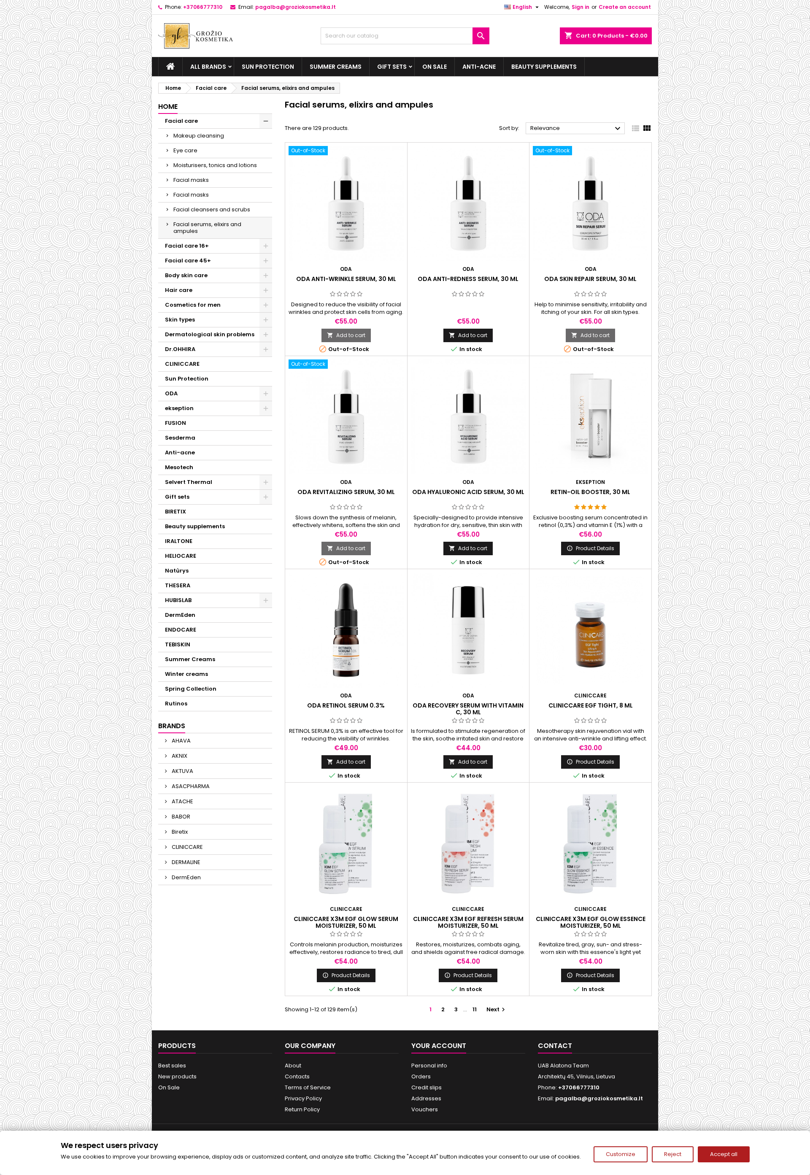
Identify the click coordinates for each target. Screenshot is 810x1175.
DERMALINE (185, 862)
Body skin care (186, 275)
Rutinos (176, 704)
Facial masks (191, 180)
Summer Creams (336, 66)
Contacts (297, 1076)
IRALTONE (178, 541)
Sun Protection (268, 66)
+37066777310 (202, 7)
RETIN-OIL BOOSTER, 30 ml (590, 492)
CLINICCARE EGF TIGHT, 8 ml (590, 705)
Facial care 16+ (187, 246)
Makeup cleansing (198, 136)
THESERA (177, 585)
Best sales (172, 1066)
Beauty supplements (544, 66)
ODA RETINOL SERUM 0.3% (346, 705)
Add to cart (346, 335)
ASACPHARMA (190, 786)
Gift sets (392, 66)
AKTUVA (181, 771)
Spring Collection (190, 689)
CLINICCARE (182, 364)
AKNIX (178, 756)
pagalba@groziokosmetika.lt (295, 7)
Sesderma (180, 438)
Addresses (426, 1098)
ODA (171, 393)
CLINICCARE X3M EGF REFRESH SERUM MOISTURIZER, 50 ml (468, 922)
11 (474, 1009)
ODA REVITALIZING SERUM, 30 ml (346, 492)
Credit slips (426, 1087)
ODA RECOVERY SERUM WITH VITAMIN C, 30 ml (468, 708)
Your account (438, 1046)
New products (177, 1076)
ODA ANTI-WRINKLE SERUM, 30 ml (346, 279)
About (293, 1066)
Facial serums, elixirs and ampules (207, 227)
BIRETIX (175, 512)
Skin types (180, 320)
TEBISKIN (177, 644)
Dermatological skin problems (209, 334)
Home (168, 106)
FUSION (175, 423)
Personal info (429, 1066)
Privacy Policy (303, 1098)
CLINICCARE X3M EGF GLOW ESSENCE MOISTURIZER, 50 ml (590, 922)
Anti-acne (479, 66)
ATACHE (181, 801)
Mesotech (179, 467)
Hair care (178, 290)
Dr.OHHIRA (180, 349)
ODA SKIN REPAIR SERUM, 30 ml (590, 279)
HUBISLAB (178, 600)
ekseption (179, 408)
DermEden (180, 615)
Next (496, 1009)
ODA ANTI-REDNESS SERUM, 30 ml (468, 279)
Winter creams (186, 674)
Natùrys (177, 571)
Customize (620, 1154)
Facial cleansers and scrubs (211, 209)
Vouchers (424, 1109)
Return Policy (302, 1109)
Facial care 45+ (188, 261)
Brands (171, 726)
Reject (672, 1154)
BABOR (180, 817)
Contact (555, 1046)
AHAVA (180, 741)
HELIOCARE (180, 556)
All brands (208, 66)
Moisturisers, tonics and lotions (215, 165)
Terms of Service (308, 1087)
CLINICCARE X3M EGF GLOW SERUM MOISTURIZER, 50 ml (346, 922)
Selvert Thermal (188, 482)
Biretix (179, 832)
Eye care (185, 150)
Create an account (625, 7)
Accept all (723, 1154)
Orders (421, 1076)
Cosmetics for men (193, 305)
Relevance (576, 129)
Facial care (181, 121)
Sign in (580, 7)
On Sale (434, 66)
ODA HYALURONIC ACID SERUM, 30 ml (468, 492)
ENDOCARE (180, 630)
